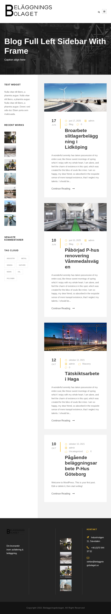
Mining (10, 265)
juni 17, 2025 (75, 120)
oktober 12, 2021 (77, 360)
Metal (24, 258)
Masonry (86, 364)
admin (91, 120)
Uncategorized (76, 451)
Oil (19, 272)
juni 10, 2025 (75, 240)
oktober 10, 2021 (77, 444)
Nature (22, 265)
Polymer (10, 278)
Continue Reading (60, 188)
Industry (11, 258)
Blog (71, 124)
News (9, 272)
